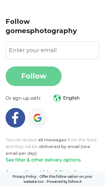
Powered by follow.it (64, 181)
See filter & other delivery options (43, 160)
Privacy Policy (24, 176)
